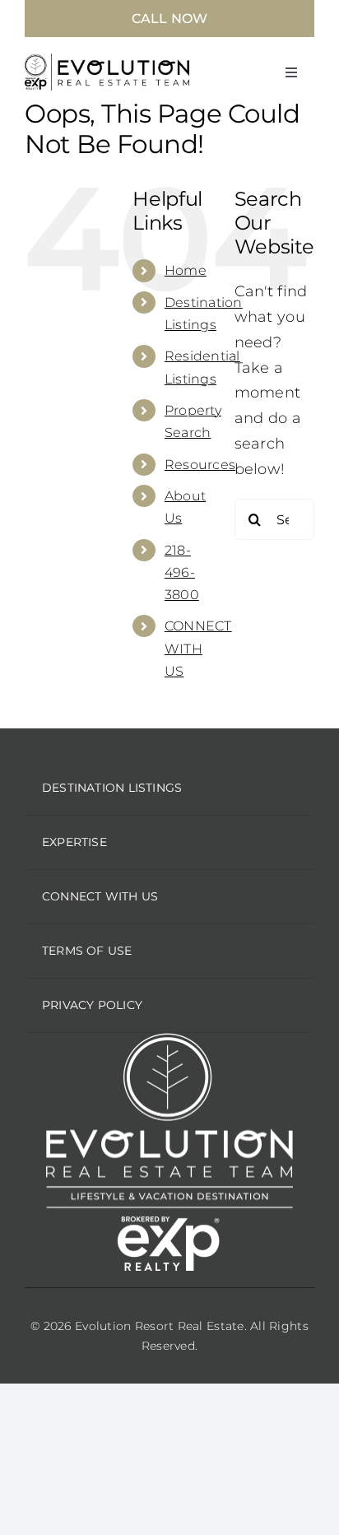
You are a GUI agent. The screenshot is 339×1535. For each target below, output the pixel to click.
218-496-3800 (182, 572)
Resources (200, 464)
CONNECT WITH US (198, 648)
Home (186, 270)
